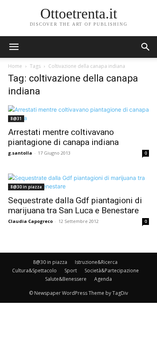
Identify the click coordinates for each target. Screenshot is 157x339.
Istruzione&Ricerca (96, 262)
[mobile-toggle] (14, 47)
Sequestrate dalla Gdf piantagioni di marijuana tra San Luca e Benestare (75, 205)
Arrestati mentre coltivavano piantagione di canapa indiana (63, 137)
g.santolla (20, 153)
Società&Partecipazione (112, 270)
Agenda (103, 279)
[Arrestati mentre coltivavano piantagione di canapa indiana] (78, 113)
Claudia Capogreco (30, 221)
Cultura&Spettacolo (34, 270)
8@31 (16, 118)
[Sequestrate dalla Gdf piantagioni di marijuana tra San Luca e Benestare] (78, 182)
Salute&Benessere (66, 279)
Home (15, 66)
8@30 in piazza (26, 187)
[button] (145, 47)
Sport (70, 270)
